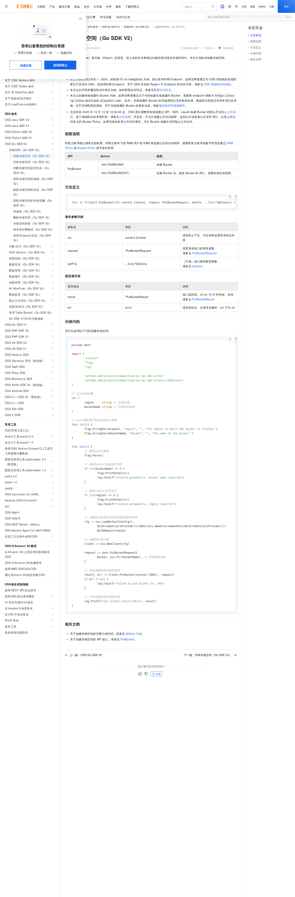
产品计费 (89, 17)
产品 (52, 6)
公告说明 (125, 117)
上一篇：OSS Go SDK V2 (85, 655)
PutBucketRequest (204, 253)
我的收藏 (228, 48)
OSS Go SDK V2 (111, 26)
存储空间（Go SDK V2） (137, 26)
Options (197, 266)
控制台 (262, 6)
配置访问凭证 (162, 90)
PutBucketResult (203, 299)
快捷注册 (26, 65)
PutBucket (127, 639)
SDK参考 (92, 26)
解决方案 (64, 6)
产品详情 (208, 48)
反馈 (158, 674)
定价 (87, 6)
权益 (77, 6)
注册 (271, 6)
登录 (286, 6)
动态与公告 (123, 17)
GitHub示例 (134, 634)
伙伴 (109, 6)
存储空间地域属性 (173, 105)
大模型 (41, 6)
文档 (244, 6)
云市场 (98, 6)
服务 (118, 6)
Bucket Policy (86, 148)
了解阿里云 (132, 6)
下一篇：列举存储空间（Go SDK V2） (208, 655)
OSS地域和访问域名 (217, 84)
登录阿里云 (60, 65)
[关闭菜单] (6, 6)
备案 (252, 6)
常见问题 (105, 17)
